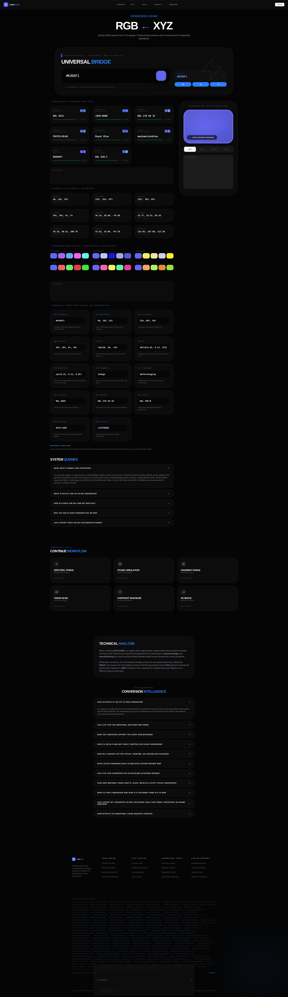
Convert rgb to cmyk (153, 907)
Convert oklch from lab (81, 946)
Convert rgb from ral (156, 915)
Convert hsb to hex (116, 907)
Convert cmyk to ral (191, 917)
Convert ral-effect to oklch (184, 954)
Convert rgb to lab (79, 912)
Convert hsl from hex (171, 904)
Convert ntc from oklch (163, 959)
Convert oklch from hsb (202, 941)
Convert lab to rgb (176, 910)
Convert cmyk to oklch (121, 943)
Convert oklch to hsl (141, 941)
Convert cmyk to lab (100, 915)
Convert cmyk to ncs (137, 925)
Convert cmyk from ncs (118, 925)
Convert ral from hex (134, 917)
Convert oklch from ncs (100, 948)
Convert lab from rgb (97, 912)
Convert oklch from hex (181, 938)
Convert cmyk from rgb (172, 907)
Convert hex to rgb (116, 902)
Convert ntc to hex (100, 935)
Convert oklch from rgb (100, 938)
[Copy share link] (218, 84)
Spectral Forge (168, 863)
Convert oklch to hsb (80, 943)
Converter (121, 4)
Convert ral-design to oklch (83, 954)
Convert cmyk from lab (80, 915)
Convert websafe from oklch (192, 961)
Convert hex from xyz (116, 930)
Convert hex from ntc (118, 935)
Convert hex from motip (81, 935)
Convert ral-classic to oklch (104, 951)
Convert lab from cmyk (119, 915)
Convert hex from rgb (97, 902)
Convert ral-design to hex (186, 930)
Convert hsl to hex (189, 904)
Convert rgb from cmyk (81, 910)
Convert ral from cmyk (80, 920)
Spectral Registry (110, 872)
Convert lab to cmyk (189, 912)
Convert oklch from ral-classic (130, 951)
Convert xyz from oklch (81, 951)
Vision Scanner (109, 868)
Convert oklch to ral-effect (108, 956)
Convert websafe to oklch (122, 961)
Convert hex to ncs (208, 922)
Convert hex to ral (116, 917)
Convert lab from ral (117, 920)
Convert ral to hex (79, 917)
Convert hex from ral (97, 917)
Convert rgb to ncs (135, 922)
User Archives (138, 872)
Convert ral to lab (99, 920)
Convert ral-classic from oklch (182, 951)
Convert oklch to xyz (200, 948)
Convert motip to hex (188, 933)
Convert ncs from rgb (153, 922)
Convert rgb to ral (174, 915)
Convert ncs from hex (80, 925)
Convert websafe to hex (175, 935)
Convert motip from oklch (82, 959)
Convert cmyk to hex (100, 910)
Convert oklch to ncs (120, 948)
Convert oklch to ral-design (134, 954)
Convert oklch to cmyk (163, 943)
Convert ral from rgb (192, 915)
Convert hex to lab (152, 912)
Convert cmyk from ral (172, 917)
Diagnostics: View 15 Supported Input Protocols (91, 87)
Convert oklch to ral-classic (156, 951)
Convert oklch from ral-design (108, 954)
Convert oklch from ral (161, 946)
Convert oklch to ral (181, 946)
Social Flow (137, 863)
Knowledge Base (198, 863)
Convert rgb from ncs (116, 922)
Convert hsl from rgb (171, 902)
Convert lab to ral (135, 920)
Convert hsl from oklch (161, 941)
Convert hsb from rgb (97, 904)
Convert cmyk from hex (158, 910)
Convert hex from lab (134, 912)
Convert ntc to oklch (103, 959)
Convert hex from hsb (134, 907)
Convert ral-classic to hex (138, 930)
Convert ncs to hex (171, 922)
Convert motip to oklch (157, 956)
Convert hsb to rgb (116, 904)
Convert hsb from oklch (100, 943)
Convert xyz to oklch (160, 948)
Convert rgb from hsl (207, 902)
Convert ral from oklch (201, 946)
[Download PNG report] (183, 84)
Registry (158, 4)
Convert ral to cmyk (153, 917)
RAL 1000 (209, 961)
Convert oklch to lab (101, 946)
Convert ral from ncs (80, 922)
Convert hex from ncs (190, 922)
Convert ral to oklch (141, 946)
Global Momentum (140, 868)
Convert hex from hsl (207, 904)
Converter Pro (108, 863)
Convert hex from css (155, 935)
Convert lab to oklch (205, 943)
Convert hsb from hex (97, 907)
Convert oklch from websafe (145, 961)
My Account (137, 877)
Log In (279, 4)
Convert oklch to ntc (143, 959)
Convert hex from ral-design (83, 933)
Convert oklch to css (80, 961)
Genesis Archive (198, 868)
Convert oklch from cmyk (142, 943)
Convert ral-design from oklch (159, 954)
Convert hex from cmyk (119, 910)
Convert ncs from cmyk (156, 925)
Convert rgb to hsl (153, 902)
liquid (227, 149)
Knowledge (173, 4)
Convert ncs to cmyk (99, 925)
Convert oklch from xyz (180, 948)
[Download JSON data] (200, 84)
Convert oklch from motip (179, 956)
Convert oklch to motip (201, 956)
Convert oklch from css (203, 959)
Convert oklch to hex (201, 938)
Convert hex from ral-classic (162, 930)
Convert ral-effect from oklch (133, 956)
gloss (202, 149)
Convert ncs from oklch (140, 948)
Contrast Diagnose (170, 877)
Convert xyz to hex (98, 930)
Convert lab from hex (170, 912)
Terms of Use (197, 872)
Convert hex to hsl (153, 904)
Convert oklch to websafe (169, 961)
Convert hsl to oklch (101, 941)
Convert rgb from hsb (134, 904)
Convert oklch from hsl (121, 941)
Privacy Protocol (199, 877)
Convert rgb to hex (79, 902)
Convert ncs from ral (190, 920)
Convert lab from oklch (121, 946)
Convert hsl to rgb (189, 902)
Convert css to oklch (183, 959)
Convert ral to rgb (137, 915)
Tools (144, 4)
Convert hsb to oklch (181, 941)
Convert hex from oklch (81, 941)
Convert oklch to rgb (120, 938)
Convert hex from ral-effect (129, 933)
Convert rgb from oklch (141, 938)
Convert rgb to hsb (79, 904)
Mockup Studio (168, 868)
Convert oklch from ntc (123, 959)
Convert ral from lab (154, 920)
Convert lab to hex (116, 912)
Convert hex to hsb (79, 907)
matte (190, 149)
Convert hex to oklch (161, 938)
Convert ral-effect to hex (106, 933)
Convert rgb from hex (134, 902)
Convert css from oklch (100, 961)
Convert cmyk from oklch (184, 943)
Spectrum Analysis (110, 877)
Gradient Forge (169, 872)
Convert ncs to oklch (80, 948)
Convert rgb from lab (195, 910)
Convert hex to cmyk (138, 910)
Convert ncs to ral (208, 920)
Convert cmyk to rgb (192, 907)
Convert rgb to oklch (80, 938)
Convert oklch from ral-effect (83, 956)
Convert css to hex (136, 935)
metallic (214, 149)
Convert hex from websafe (196, 935)
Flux (132, 4)
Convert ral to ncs (172, 920)
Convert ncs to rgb (98, 922)
